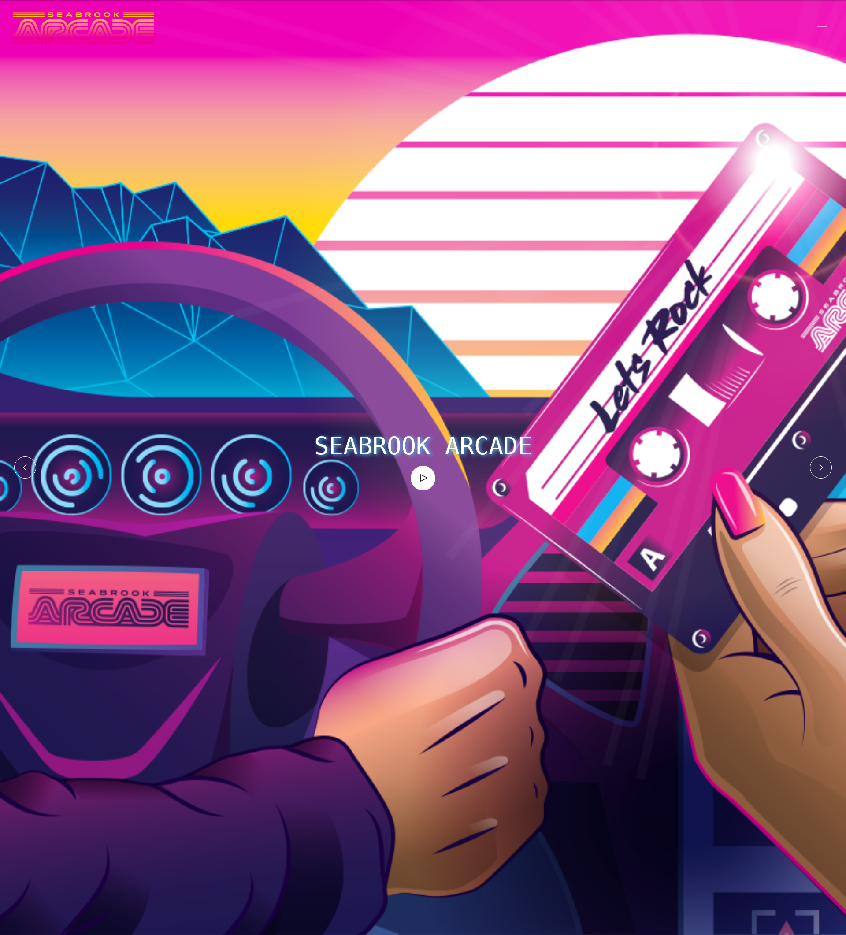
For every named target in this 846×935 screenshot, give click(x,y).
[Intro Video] (423, 478)
